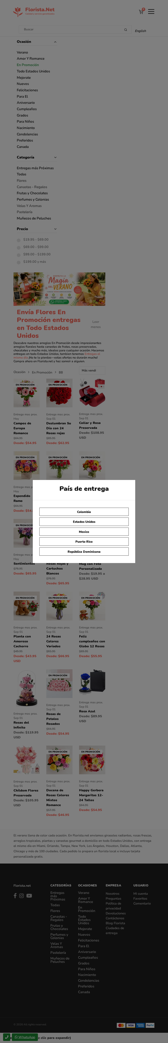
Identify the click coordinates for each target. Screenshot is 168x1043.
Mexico (84, 532)
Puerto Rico (84, 542)
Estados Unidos (84, 522)
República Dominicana (84, 552)
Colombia (84, 512)
